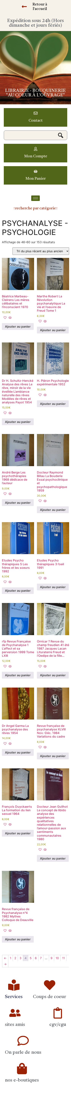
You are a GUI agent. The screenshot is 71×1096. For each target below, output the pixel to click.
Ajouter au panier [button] (18, 326)
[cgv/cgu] (57, 1013)
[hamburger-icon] (35, 198)
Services (14, 997)
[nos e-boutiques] (22, 1068)
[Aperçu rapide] (10, 318)
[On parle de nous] (23, 1040)
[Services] (14, 985)
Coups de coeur (49, 997)
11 (63, 958)
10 (57, 958)
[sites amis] (15, 1013)
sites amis (15, 1024)
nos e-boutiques (22, 1080)
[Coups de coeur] (49, 985)
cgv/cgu (57, 1024)
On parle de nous (23, 1052)
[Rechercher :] (35, 135)
